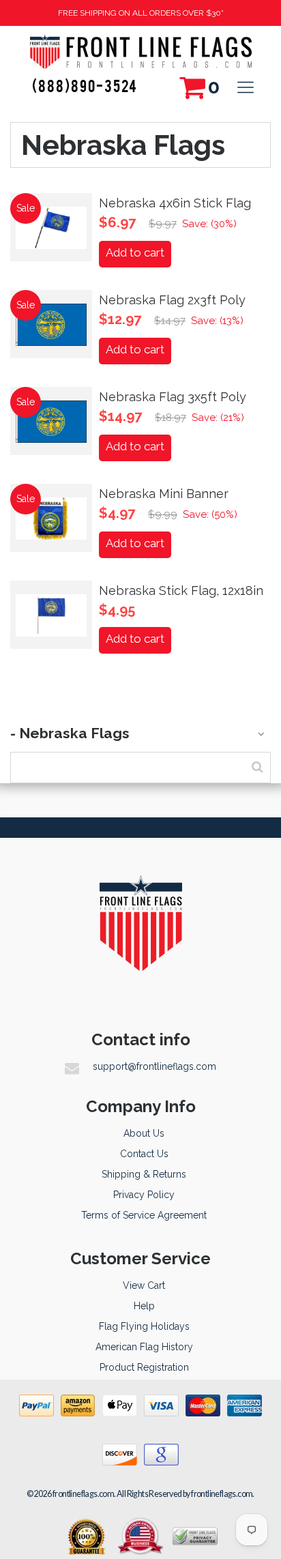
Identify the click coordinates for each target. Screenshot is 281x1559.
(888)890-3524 (85, 85)
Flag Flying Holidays (144, 1326)
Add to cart (135, 252)
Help (144, 1305)
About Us (143, 1133)
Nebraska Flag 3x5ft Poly (172, 397)
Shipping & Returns (144, 1174)
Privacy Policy (144, 1194)
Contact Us (144, 1153)
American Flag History (144, 1346)
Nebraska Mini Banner (163, 493)
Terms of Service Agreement (144, 1215)
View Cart (144, 1285)
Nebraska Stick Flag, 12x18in (181, 590)
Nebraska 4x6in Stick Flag (175, 203)
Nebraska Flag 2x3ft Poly (172, 300)
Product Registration (144, 1367)
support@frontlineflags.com (154, 1066)
